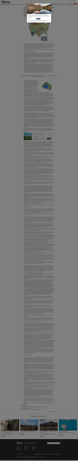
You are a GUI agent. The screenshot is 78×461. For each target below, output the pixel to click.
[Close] (77, 1)
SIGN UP (38, 18)
